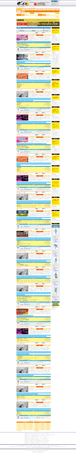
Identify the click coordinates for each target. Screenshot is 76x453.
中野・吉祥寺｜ (38, 446)
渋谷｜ (18, 446)
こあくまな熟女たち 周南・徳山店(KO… (23, 71)
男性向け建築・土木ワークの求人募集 (29, 442)
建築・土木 (57, 9)
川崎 (19, 428)
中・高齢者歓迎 (42, 424)
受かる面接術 (48, 447)
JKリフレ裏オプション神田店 (21, 251)
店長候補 (36, 439)
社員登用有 (42, 425)
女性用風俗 (45, 436)
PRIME (18, 384)
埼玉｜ (45, 446)
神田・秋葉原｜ (23, 446)
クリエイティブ (36, 9)
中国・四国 (30, 429)
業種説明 (33, 447)
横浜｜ (48, 446)
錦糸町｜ (35, 446)
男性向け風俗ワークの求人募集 (28, 433)
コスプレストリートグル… (55, 281)
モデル (34, 438)
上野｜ (20, 446)
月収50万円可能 (36, 430)
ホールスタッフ (40, 443)
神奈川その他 (25, 428)
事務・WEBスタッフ (47, 433)
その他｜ (65, 446)
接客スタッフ (38, 439)
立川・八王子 (30, 426)
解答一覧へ (55, 44)
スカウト (53, 9)
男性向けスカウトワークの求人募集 (29, 441)
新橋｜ (29, 446)
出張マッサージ (39, 436)
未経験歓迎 (48, 423)
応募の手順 (35, 447)
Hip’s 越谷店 (53, 35)
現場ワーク (36, 442)
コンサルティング (43, 441)
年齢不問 (48, 424)
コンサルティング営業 (43, 440)
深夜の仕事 (48, 427)
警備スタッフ (39, 442)
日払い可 (42, 426)
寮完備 (42, 428)
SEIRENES (53, 52)
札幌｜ (58, 446)
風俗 (21, 445)
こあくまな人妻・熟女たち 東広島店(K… (23, 326)
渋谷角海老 (55, 252)
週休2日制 (37, 426)
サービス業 (44, 9)
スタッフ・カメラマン (40, 438)
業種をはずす (23, 11)
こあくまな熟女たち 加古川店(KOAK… (23, 154)
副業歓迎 (48, 425)
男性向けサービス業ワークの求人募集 (29, 439)
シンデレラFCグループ (20, 283)
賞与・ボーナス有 (48, 426)
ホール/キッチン (40, 435)
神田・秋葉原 (25, 424)
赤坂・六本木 (30, 425)
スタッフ (42, 439)
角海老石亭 (55, 267)
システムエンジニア (44, 437)
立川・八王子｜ (42, 446)
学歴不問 (37, 425)
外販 (52, 435)
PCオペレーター (49, 437)
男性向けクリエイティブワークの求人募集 (30, 437)
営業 (48, 9)
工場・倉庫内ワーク (43, 442)
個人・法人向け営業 (35, 440)
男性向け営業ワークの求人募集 (28, 440)
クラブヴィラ (19, 52)
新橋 (24, 425)
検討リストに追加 (47, 35)
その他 (19, 430)
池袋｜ (17, 446)
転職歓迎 (37, 424)
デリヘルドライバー (38, 434)
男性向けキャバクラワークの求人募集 (29, 435)
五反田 (30, 424)
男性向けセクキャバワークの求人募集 (29, 443)
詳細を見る (32, 35)
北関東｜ (56, 446)
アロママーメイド (19, 89)
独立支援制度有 (47, 429)
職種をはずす (57, 13)
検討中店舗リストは (54, 1)
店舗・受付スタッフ (39, 433)
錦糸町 (19, 426)
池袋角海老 (53, 147)
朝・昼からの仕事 (42, 427)
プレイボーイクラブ (20, 365)
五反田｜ (26, 446)
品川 (19, 425)
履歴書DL (39, 447)
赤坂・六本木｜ (32, 446)
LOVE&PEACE (19, 267)
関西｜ (60, 446)
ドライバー (43, 433)
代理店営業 (39, 440)
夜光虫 (53, 115)
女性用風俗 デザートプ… (55, 189)
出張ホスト (31, 9)
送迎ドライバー (44, 435)
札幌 (19, 429)
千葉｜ (47, 446)
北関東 (30, 428)
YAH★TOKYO (54, 174)
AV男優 (40, 9)
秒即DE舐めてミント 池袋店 (21, 192)
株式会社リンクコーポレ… (55, 296)
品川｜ (28, 446)
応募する (40, 35)
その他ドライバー (54, 434)
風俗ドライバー (23, 9)
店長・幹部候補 (35, 433)
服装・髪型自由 (42, 429)
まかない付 (48, 428)
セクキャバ (19, 11)
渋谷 (30, 423)
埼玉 (19, 427)
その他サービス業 (45, 439)
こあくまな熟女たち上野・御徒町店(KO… (23, 112)
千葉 (24, 427)
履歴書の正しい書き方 (43, 447)
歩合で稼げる (36, 427)
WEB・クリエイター (38, 437)
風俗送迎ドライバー (43, 434)
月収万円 (56, 299)
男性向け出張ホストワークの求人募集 (29, 436)
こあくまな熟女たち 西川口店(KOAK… (23, 173)
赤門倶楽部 (53, 101)
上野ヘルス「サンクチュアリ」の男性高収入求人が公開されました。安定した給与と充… (41, 20)
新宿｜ (15, 446)
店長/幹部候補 (36, 435)
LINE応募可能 (36, 423)
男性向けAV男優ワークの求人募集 (29, 438)
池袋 (24, 423)
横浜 (30, 427)
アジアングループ (55, 238)
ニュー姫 (18, 134)
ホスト (42, 436)
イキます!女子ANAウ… (55, 90)
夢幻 (17, 32)
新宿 (19, 423)
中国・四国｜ (62, 446)
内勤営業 (48, 440)
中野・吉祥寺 (25, 426)
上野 (19, 424)
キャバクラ (27, 9)
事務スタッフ (46, 441)
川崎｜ (50, 446)
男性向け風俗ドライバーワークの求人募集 (30, 434)
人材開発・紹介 (38, 441)
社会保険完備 (36, 428)
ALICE (18, 229)
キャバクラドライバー (48, 434)
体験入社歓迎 (42, 423)
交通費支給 (37, 429)
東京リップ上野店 (19, 208)
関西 (24, 429)
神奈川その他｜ (53, 446)
